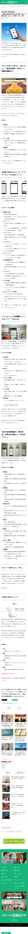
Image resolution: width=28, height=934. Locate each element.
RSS (16, 920)
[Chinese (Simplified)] (2, 761)
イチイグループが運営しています (19, 887)
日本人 (4, 703)
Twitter (11, 920)
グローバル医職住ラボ (10, 924)
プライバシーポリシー (19, 879)
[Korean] (8, 761)
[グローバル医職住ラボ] (9, 2)
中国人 (11, 703)
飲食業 (3, 873)
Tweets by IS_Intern (6, 827)
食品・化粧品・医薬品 (6, 879)
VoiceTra (3, 341)
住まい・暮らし (11, 11)
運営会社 (16, 876)
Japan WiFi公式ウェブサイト (8, 673)
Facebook (14, 920)
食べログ (3, 95)
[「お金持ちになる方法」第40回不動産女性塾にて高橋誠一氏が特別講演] (20, 708)
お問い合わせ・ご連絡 (19, 883)
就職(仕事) (16, 870)
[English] (6, 761)
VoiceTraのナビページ (12, 422)
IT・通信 (3, 867)
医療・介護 (4, 11)
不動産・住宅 (4, 870)
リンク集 (3, 883)
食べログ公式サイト (8, 163)
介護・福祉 (4, 876)
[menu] (26, 2)
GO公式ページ (4, 587)
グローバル (15, 703)
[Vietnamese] (10, 761)
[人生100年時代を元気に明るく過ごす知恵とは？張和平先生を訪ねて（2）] (7, 708)
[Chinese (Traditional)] (4, 761)
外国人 (8, 703)
